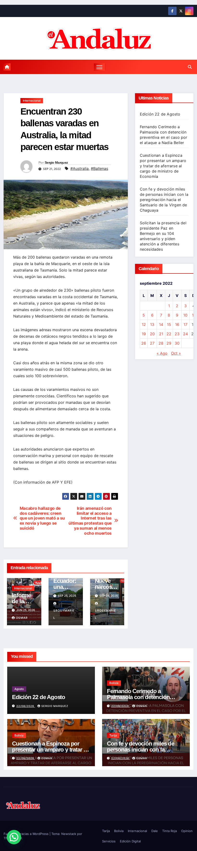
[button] (190, 66)
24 (185, 333)
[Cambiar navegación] (99, 67)
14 (161, 324)
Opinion (187, 831)
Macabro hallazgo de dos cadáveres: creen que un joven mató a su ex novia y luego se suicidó (42, 518)
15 (169, 324)
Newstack (68, 834)
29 (168, 343)
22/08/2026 (25, 706)
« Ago (162, 353)
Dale (154, 831)
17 (185, 324)
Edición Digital (130, 841)
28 (161, 343)
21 (161, 333)
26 (143, 343)
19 (144, 333)
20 (152, 333)
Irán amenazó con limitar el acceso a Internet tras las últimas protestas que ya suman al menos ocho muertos (90, 521)
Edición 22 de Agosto (160, 114)
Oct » (176, 353)
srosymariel (63, 614)
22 (168, 333)
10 (185, 315)
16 (177, 324)
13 (152, 324)
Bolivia (113, 683)
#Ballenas (99, 168)
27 (152, 343)
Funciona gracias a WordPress (26, 834)
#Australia (79, 168)
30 (177, 343)
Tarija (113, 735)
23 (177, 333)
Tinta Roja (169, 831)
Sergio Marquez (56, 162)
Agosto (19, 689)
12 (144, 324)
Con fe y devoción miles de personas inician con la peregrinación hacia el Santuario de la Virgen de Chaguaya (164, 200)
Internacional (32, 100)
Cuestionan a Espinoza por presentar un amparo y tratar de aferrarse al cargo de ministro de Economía (163, 166)
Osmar (22, 617)
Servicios (109, 841)
